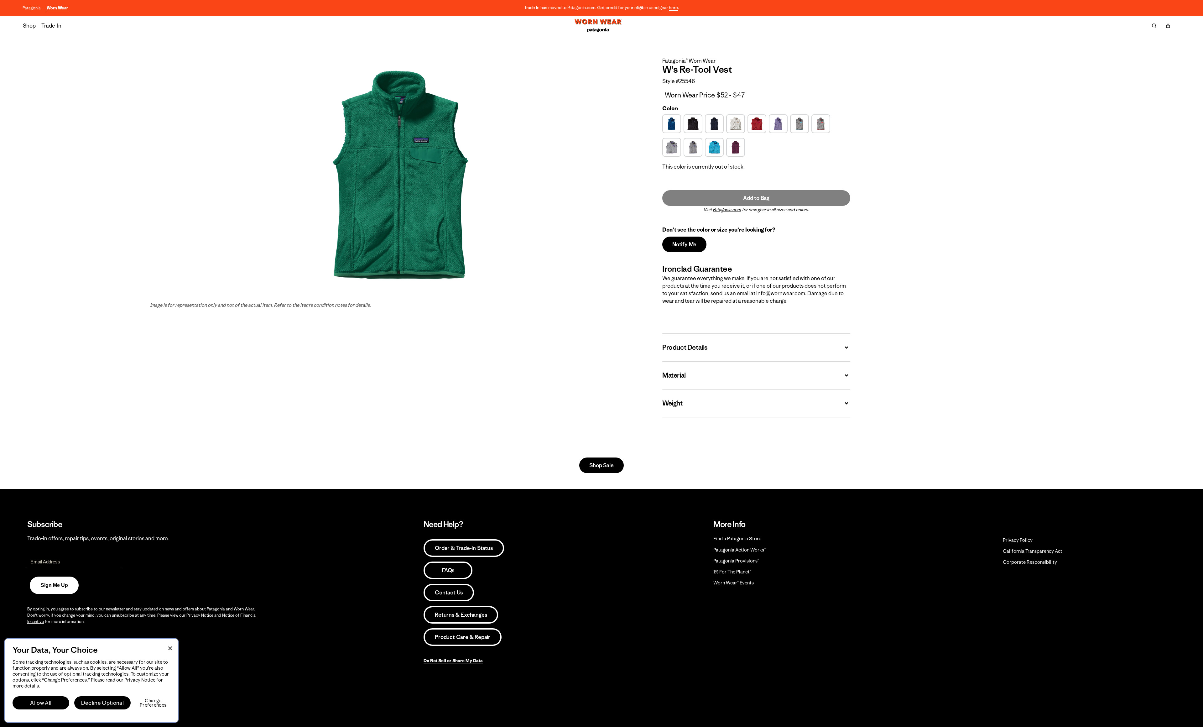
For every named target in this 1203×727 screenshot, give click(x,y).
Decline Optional (102, 702)
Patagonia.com (727, 209)
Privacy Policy (1018, 540)
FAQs (448, 570)
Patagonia (32, 8)
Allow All (40, 702)
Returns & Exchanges (461, 614)
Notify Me (684, 244)
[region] (91, 680)
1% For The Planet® (732, 572)
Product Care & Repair (462, 637)
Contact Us (449, 592)
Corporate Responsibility (1030, 562)
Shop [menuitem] (29, 25)
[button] (1168, 26)
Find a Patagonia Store (737, 538)
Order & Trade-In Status (463, 548)
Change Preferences (153, 702)
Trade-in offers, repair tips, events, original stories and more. (98, 538)
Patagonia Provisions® (736, 561)
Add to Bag (756, 198)
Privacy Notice (199, 615)
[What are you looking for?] (1154, 26)
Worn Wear (57, 8)
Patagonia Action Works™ (739, 550)
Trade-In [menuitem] (51, 25)
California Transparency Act (1032, 551)
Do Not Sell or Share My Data (453, 660)
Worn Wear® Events (733, 583)
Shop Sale (601, 465)
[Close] (170, 648)
